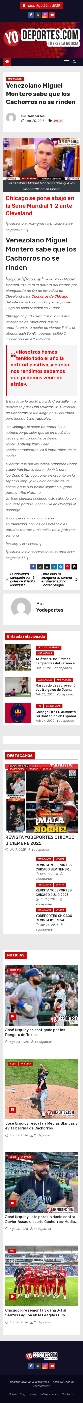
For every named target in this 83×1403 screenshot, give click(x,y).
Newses (65, 1382)
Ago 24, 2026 (20, 1042)
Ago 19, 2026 (19, 1135)
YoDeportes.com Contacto (56, 1394)
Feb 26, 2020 (45, 694)
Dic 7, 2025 (18, 850)
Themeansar (41, 1386)
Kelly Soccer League (48, 647)
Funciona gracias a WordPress (29, 1382)
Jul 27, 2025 (49, 899)
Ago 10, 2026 (19, 1322)
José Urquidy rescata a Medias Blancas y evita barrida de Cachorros (41, 1125)
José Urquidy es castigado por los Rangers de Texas (35, 1032)
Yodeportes (36, 116)
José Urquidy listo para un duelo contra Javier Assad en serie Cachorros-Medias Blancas (41, 1222)
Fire (39, 706)
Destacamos (17, 768)
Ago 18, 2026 (19, 1229)
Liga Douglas (45, 679)
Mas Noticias (15, 79)
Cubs (13, 1063)
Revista (47, 768)
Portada (33, 768)
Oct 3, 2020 (44, 668)
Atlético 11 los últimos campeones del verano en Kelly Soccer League (56, 663)
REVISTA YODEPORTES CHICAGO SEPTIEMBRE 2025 (54, 869)
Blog (22, 1394)
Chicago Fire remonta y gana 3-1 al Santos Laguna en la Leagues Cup (35, 1312)
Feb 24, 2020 (45, 721)
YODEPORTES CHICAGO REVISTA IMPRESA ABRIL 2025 (54, 920)
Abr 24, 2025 (49, 925)
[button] (75, 61)
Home (13, 1394)
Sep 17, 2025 (49, 874)
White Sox (15, 970)
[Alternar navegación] (66, 62)
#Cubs (58, 121)
